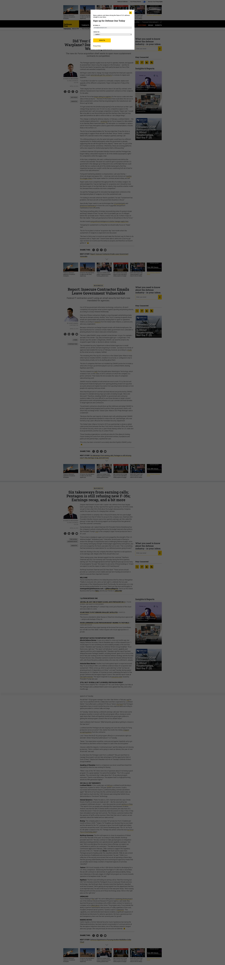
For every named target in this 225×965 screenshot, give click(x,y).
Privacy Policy (97, 46)
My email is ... (97, 25)
